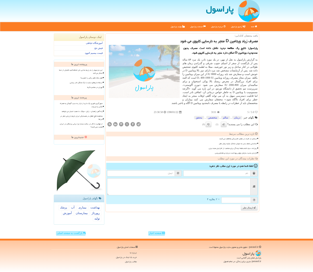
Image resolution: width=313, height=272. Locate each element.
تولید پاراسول (176, 26)
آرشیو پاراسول (237, 26)
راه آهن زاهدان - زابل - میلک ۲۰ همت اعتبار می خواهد (82, 111)
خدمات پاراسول (196, 26)
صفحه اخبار (155, 233)
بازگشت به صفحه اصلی (70, 233)
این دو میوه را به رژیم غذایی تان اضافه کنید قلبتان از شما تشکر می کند (81, 71)
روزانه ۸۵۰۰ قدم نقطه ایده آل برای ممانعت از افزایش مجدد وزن (233, 148)
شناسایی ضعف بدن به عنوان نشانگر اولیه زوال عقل (238, 143)
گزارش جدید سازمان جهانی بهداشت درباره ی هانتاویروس (236, 153)
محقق (199, 117)
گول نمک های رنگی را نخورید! (91, 78)
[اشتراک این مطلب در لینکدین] (115, 124)
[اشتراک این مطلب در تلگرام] (138, 124)
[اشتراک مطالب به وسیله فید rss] (109, 124)
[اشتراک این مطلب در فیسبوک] (132, 124)
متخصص (212, 117)
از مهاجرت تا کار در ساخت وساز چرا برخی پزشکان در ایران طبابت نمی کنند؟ (81, 125)
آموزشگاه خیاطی (94, 43)
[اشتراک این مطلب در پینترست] (121, 124)
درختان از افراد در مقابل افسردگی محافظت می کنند (238, 139)
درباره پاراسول (217, 26)
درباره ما (133, 253)
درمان (237, 117)
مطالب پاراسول (131, 261)
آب (72, 207)
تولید (97, 218)
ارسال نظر (248, 207)
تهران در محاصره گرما (95, 87)
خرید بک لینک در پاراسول (126, 257)
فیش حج (98, 48)
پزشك (63, 207)
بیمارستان (82, 213)
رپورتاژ (96, 213)
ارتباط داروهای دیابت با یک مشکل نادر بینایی (86, 82)
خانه (253, 26)
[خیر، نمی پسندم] (208, 124)
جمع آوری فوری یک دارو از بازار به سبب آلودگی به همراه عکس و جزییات (81, 105)
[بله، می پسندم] (224, 124)
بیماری (82, 207)
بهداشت (95, 207)
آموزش (67, 213)
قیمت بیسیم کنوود (94, 53)
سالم (225, 117)
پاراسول (220, 9)
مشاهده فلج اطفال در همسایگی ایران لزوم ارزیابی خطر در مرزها (81, 117)
